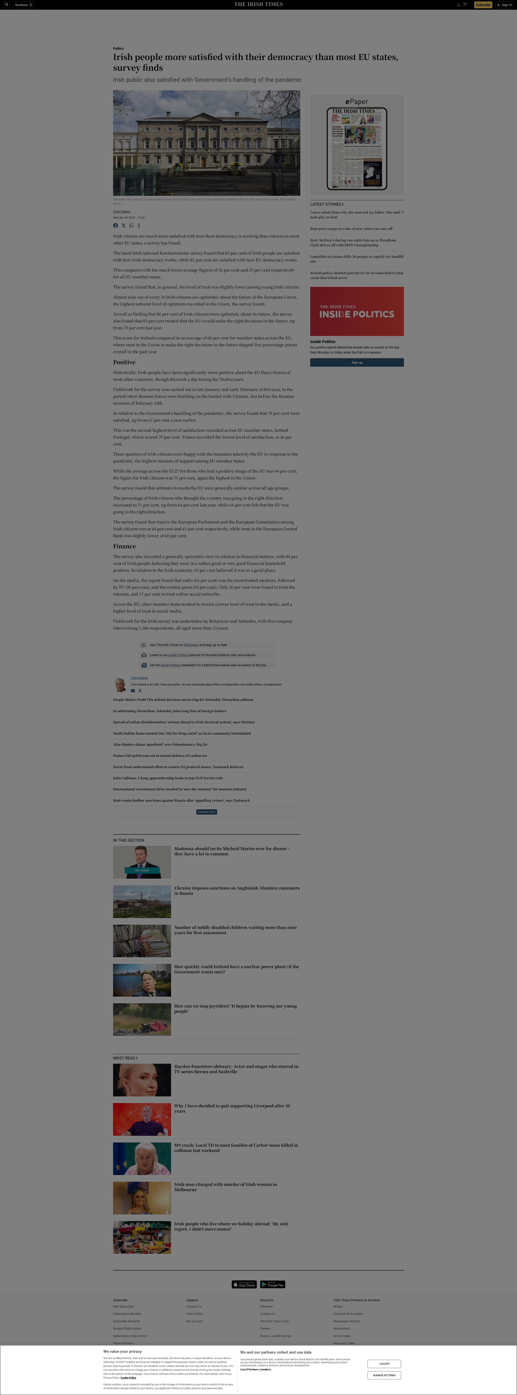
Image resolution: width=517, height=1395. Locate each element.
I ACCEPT (384, 1363)
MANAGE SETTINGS (384, 1375)
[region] (258, 1370)
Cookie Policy (128, 1377)
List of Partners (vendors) (255, 1369)
